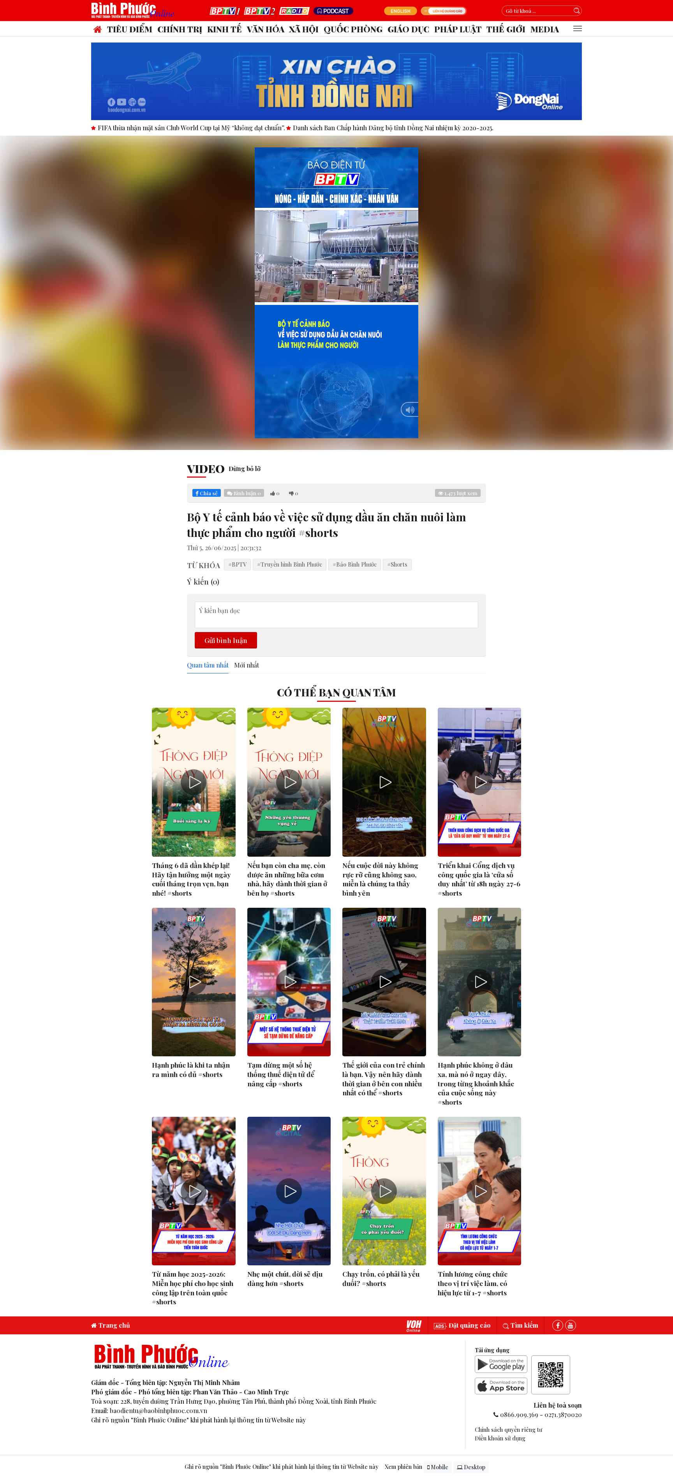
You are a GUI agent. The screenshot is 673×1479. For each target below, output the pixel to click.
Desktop (474, 1467)
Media (544, 28)
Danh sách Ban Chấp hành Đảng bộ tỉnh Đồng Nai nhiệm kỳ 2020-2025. (157, 128)
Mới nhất (246, 665)
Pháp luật (458, 28)
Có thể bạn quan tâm (336, 692)
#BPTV (237, 564)
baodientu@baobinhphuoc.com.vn (158, 1410)
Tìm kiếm (523, 1325)
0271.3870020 (563, 1414)
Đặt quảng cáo (469, 1325)
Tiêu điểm (129, 28)
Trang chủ (113, 1325)
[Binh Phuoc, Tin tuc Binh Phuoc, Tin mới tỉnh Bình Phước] (135, 10)
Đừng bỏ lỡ (245, 468)
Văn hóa (265, 28)
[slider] (336, 430)
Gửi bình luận (225, 640)
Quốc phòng (353, 28)
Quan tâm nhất (208, 665)
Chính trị (179, 28)
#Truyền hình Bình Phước (289, 564)
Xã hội (304, 28)
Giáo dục (408, 28)
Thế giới (505, 28)
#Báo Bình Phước (355, 564)
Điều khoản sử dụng (500, 1438)
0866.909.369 (519, 1414)
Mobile (439, 1467)
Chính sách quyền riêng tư (508, 1429)
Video (206, 468)
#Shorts (397, 564)
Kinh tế (224, 28)
